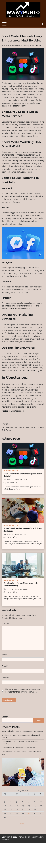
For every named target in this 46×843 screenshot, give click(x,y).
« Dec (22, 823)
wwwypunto (35, 45)
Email (5, 666)
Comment (7, 623)
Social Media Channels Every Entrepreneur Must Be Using (22, 731)
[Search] (42, 24)
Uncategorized (17, 411)
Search (5, 717)
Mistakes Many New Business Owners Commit (18, 748)
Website (5, 678)
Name (5, 655)
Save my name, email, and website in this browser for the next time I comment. (23, 690)
